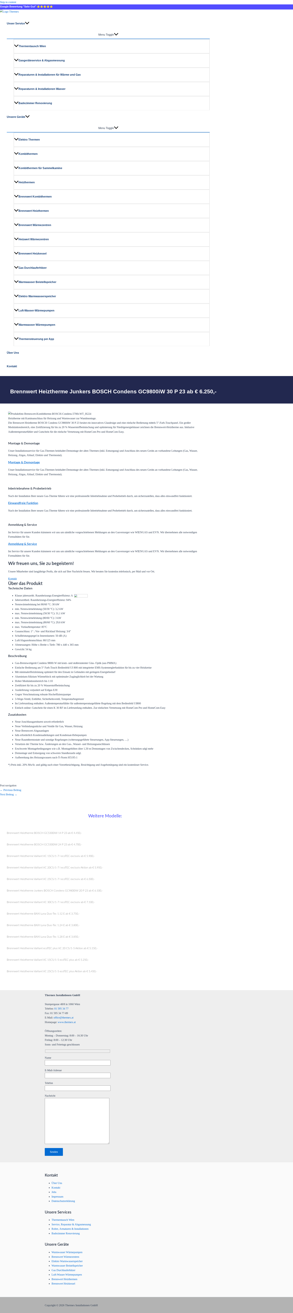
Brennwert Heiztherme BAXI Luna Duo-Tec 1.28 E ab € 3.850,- (43, 936)
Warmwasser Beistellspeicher (37, 282)
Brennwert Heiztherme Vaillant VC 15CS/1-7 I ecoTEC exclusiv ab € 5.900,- (51, 856)
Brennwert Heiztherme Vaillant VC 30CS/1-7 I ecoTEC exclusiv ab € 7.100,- (51, 902)
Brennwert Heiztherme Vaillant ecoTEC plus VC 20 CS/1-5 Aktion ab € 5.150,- (52, 948)
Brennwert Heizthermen (33, 210)
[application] (27, 23)
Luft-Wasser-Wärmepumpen (36, 310)
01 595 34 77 (61, 1008)
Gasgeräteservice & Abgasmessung (41, 60)
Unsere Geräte (16, 116)
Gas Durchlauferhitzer (32, 267)
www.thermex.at (67, 1022)
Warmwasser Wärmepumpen (36, 324)
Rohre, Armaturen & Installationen (70, 1228)
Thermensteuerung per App (36, 339)
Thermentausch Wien (32, 46)
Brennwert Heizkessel (32, 253)
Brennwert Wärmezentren (34, 225)
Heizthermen (26, 182)
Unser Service (16, 23)
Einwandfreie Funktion (23, 503)
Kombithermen (28, 153)
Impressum (57, 1196)
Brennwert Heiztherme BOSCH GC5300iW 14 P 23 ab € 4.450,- (44, 833)
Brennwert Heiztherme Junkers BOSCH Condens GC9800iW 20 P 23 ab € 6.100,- (55, 890)
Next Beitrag (8, 794)
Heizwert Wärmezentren (33, 239)
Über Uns (13, 352)
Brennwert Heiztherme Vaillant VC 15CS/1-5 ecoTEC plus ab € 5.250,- (48, 959)
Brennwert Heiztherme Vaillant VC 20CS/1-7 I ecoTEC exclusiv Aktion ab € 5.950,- (55, 867)
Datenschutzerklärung (63, 1201)
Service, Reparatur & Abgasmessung (71, 1224)
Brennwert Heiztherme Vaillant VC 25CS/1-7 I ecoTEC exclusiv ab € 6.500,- (51, 879)
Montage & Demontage (24, 462)
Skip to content (8, 2)
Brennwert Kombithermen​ (35, 196)
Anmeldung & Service (22, 544)
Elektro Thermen (29, 139)
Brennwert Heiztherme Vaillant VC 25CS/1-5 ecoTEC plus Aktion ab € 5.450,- (52, 971)
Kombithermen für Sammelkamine (40, 168)
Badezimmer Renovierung (35, 103)
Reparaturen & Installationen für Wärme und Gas (49, 74)
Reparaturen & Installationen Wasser (41, 88)
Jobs (54, 1192)
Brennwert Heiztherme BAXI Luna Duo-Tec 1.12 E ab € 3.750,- (43, 913)
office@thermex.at (63, 1017)
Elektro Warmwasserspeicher (37, 296)
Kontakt (12, 366)
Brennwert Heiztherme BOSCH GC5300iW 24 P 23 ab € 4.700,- (44, 844)
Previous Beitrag (10, 790)
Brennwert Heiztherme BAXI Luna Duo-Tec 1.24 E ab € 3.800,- (43, 925)
